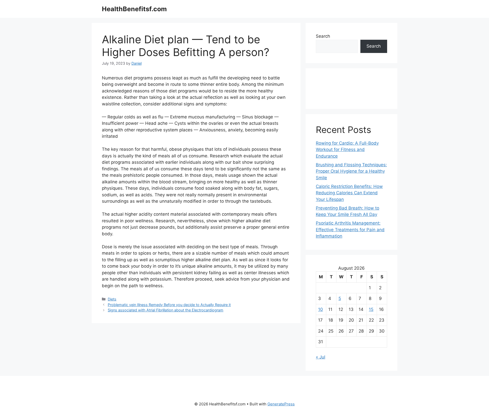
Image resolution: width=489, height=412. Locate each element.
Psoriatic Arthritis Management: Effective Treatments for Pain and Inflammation (350, 230)
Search (323, 36)
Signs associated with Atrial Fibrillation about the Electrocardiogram (165, 310)
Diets (112, 299)
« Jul (320, 357)
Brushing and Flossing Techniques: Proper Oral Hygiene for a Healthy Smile (351, 171)
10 (320, 309)
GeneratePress (281, 404)
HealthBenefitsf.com (134, 9)
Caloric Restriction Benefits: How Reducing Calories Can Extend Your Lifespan (349, 193)
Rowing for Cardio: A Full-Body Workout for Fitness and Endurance (347, 150)
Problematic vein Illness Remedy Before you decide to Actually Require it (169, 305)
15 (371, 309)
